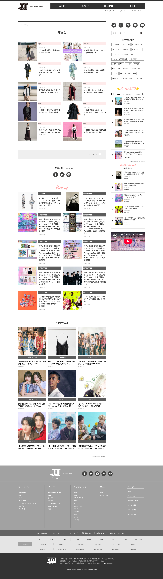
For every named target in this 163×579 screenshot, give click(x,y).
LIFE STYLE (108, 6)
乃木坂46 (128, 73)
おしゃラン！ (104, 495)
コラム (76, 517)
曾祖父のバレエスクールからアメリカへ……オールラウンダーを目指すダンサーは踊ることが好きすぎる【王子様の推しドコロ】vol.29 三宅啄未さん (134, 109)
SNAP (20, 498)
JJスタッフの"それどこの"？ (27, 503)
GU (121, 73)
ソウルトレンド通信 (127, 78)
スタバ (132, 59)
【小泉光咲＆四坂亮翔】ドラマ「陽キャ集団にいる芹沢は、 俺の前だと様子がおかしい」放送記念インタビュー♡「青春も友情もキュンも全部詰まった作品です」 (134, 131)
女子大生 (125, 68)
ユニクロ (115, 73)
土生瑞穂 (128, 64)
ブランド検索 (132, 510)
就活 (125, 59)
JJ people (108, 11)
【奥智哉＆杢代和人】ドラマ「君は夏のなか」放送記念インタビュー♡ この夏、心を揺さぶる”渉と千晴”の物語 (134, 99)
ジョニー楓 (138, 78)
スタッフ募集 (132, 505)
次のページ (93, 154)
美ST (113, 539)
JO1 (132, 54)
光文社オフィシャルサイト (116, 533)
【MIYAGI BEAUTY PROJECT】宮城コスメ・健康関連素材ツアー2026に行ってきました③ (134, 142)
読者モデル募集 (133, 500)
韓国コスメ (126, 49)
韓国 (49, 495)
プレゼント (22, 509)
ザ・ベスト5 (22, 500)
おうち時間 (125, 54)
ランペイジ (139, 59)
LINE (113, 68)
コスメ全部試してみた (54, 503)
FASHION (61, 6)
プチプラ (21, 506)
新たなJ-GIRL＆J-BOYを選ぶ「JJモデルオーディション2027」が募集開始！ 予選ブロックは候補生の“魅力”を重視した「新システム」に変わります (134, 153)
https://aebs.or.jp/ (108, 563)
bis (126, 539)
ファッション (23, 487)
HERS (89, 539)
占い (121, 11)
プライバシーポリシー (59, 533)
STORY (77, 539)
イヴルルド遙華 (117, 59)
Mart (101, 539)
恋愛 (75, 514)
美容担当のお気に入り (54, 492)
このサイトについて (43, 533)
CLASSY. (52, 539)
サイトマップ (74, 533)
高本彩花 (136, 64)
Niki (119, 68)
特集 (20, 495)
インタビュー (78, 520)
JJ (39, 539)
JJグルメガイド (79, 506)
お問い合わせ (100, 533)
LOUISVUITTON (137, 44)
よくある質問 (132, 514)
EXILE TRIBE (126, 44)
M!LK (121, 64)
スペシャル (135, 11)
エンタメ (76, 509)
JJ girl (132, 6)
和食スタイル (138, 539)
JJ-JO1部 (115, 78)
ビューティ (52, 487)
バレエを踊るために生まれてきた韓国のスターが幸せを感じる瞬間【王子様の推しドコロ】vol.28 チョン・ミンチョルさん (134, 120)
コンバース (115, 44)
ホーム (20, 24)
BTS (134, 73)
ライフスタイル (80, 487)
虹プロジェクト (137, 49)
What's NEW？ (23, 492)
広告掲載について (87, 533)
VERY (64, 539)
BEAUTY (85, 6)
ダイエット (115, 54)
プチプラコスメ (135, 68)
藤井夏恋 (115, 64)
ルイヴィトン (116, 49)
